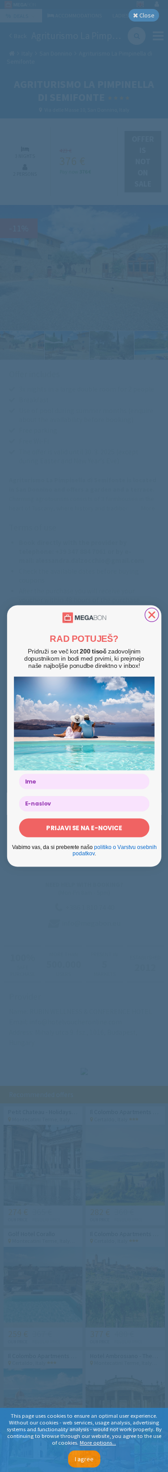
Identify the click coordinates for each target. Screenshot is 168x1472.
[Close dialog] (152, 615)
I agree (84, 1459)
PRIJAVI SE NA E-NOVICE (84, 827)
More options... (98, 1442)
